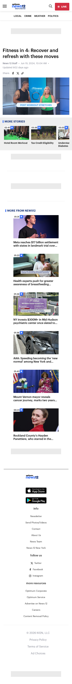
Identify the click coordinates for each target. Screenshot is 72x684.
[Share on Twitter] (17, 73)
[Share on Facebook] (13, 73)
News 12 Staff (10, 63)
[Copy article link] (22, 73)
